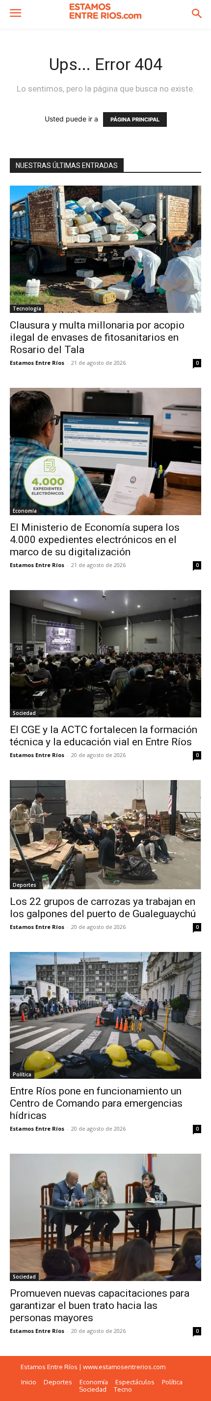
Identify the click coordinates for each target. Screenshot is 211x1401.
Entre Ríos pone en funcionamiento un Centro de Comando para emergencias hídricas (96, 1103)
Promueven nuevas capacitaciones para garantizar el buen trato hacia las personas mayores (99, 1305)
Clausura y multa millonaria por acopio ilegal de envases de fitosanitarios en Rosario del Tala (97, 337)
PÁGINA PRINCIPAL (134, 119)
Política (22, 1074)
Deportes (24, 884)
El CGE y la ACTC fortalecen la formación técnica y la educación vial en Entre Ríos (103, 736)
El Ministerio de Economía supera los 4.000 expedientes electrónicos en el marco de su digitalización (95, 540)
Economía (25, 510)
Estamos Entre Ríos (37, 362)
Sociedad (24, 713)
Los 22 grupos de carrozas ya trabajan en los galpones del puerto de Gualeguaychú (103, 908)
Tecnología (27, 308)
